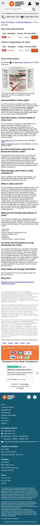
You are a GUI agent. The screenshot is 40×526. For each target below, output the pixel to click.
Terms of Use (5, 478)
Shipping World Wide (8, 415)
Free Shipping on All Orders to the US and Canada (20, 13)
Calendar (4, 418)
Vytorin (22, 343)
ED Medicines (6, 412)
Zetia (9, 37)
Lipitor (16, 343)
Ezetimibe (11, 50)
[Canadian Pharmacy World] (16, 6)
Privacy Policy (6, 480)
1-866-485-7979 (12, 17)
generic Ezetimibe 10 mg (9, 144)
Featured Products (7, 407)
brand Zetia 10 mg (7, 140)
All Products (10, 22)
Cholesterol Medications (24, 22)
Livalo (4, 343)
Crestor (10, 343)
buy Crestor (28, 112)
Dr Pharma (5, 420)
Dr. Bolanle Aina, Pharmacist (21, 62)
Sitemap (4, 423)
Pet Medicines (6, 410)
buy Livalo (20, 207)
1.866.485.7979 (13, 348)
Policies (3, 483)
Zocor (28, 343)
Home (3, 22)
